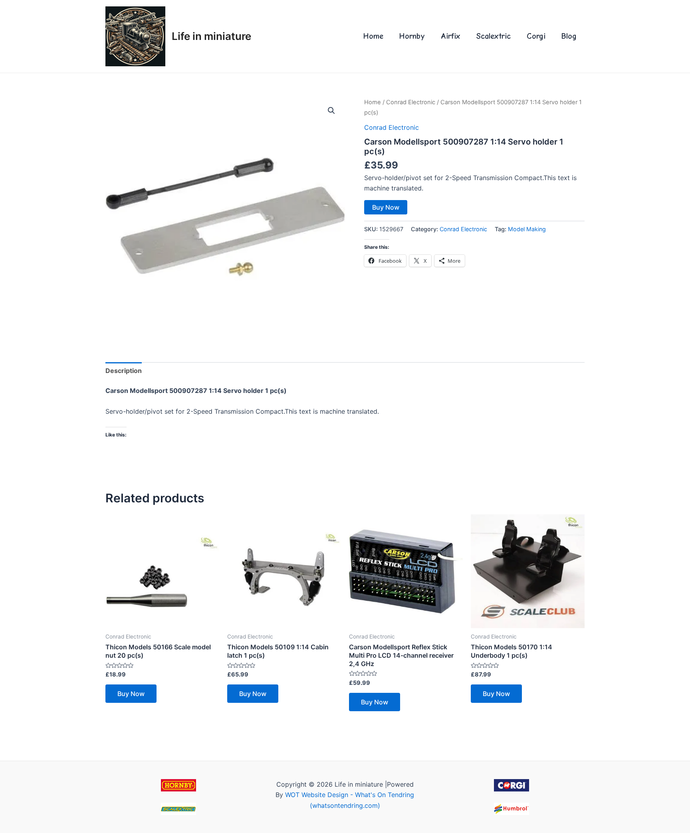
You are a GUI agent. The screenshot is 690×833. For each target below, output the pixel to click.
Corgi (536, 36)
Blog (569, 36)
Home (373, 36)
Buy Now (385, 207)
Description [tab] (123, 371)
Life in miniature (211, 36)
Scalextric (493, 36)
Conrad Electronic (410, 102)
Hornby (412, 36)
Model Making (527, 229)
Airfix (450, 36)
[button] (331, 110)
